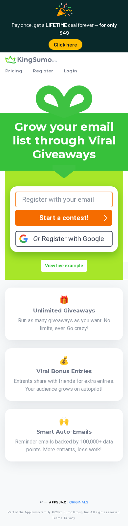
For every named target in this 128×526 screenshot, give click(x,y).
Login (70, 70)
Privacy (69, 518)
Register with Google (68, 239)
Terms (57, 518)
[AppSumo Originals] (64, 502)
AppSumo (32, 512)
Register (43, 70)
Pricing (13, 70)
